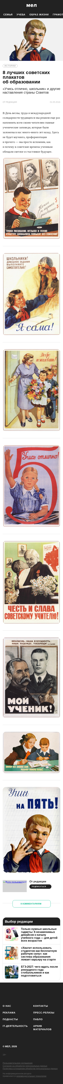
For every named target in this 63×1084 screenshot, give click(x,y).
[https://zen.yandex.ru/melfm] (16, 992)
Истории (10, 66)
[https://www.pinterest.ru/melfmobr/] (46, 992)
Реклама (9, 1012)
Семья (8, 14)
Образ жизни (39, 14)
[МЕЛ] (32, 5)
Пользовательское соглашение (18, 1063)
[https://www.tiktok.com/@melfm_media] (36, 992)
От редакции (37, 881)
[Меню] (58, 5)
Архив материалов (42, 1028)
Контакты (40, 1006)
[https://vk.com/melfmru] (26, 992)
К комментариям (31, 904)
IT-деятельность (15, 1026)
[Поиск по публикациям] (5, 5)
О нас (7, 1006)
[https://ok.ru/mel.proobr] (55, 992)
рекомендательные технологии (31, 1076)
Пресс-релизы (43, 1012)
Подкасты (10, 1019)
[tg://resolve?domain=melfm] (6, 992)
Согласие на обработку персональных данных (25, 1066)
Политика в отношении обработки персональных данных (30, 1068)
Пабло (38, 1019)
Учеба (21, 14)
